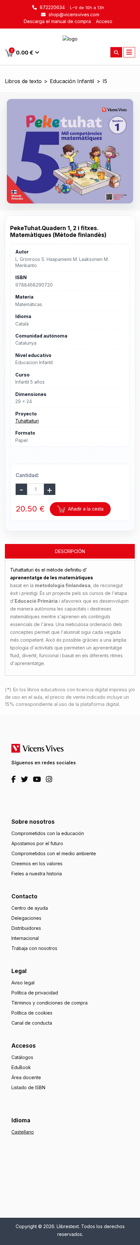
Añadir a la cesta (85, 509)
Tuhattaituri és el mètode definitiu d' (51, 573)
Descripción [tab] (70, 551)
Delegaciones (26, 918)
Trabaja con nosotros (34, 948)
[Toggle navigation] (129, 52)
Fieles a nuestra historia (36, 873)
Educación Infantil (72, 81)
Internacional (25, 938)
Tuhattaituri (27, 421)
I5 (105, 81)
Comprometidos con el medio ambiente (53, 853)
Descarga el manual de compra (57, 21)
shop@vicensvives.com (73, 14)
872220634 (51, 7)
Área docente (26, 1077)
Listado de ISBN (28, 1087)
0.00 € (22, 52)
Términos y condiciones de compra (49, 1002)
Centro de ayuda (29, 908)
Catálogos (22, 1057)
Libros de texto (23, 81)
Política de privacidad (34, 992)
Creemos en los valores (37, 863)
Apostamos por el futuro (37, 843)
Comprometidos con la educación (47, 833)
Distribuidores (26, 928)
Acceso (104, 21)
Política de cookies (31, 1013)
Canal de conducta (31, 1023)
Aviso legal (23, 982)
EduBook (21, 1067)
